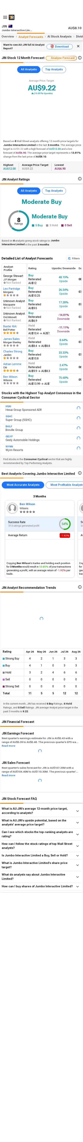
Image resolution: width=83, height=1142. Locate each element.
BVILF (9, 426)
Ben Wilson (27, 504)
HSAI (8, 406)
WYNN (9, 446)
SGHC (9, 416)
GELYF (9, 436)
